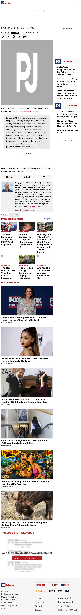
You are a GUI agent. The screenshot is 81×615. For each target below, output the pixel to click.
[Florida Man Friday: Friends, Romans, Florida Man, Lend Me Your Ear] (27, 464)
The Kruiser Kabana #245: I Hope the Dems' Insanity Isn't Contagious (67, 114)
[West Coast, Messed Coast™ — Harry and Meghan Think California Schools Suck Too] (27, 382)
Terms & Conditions (67, 602)
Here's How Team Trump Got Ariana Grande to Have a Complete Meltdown (26, 359)
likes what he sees (30, 111)
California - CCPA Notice (69, 610)
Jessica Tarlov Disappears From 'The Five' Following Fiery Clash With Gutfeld (23, 318)
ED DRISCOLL (15, 215)
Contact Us (40, 598)
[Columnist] (8, 187)
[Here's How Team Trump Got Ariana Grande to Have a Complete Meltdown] (27, 341)
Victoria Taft (6, 404)
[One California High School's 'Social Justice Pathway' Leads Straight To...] (27, 423)
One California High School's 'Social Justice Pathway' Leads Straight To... (24, 441)
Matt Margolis (7, 322)
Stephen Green (7, 486)
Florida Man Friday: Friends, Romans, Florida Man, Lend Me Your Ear (25, 482)
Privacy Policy (64, 606)
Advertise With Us (66, 598)
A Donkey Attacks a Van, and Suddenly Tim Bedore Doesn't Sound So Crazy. (24, 523)
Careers (38, 610)
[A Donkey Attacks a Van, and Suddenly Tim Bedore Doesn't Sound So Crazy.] (27, 505)
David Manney (6, 527)
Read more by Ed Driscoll (25, 210)
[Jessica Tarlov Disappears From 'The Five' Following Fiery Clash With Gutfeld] (27, 300)
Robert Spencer (7, 445)
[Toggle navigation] (78, 3)
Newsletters (40, 602)
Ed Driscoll (5, 33)
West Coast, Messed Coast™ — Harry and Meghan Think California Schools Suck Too (24, 400)
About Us (39, 606)
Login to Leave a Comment (27, 558)
